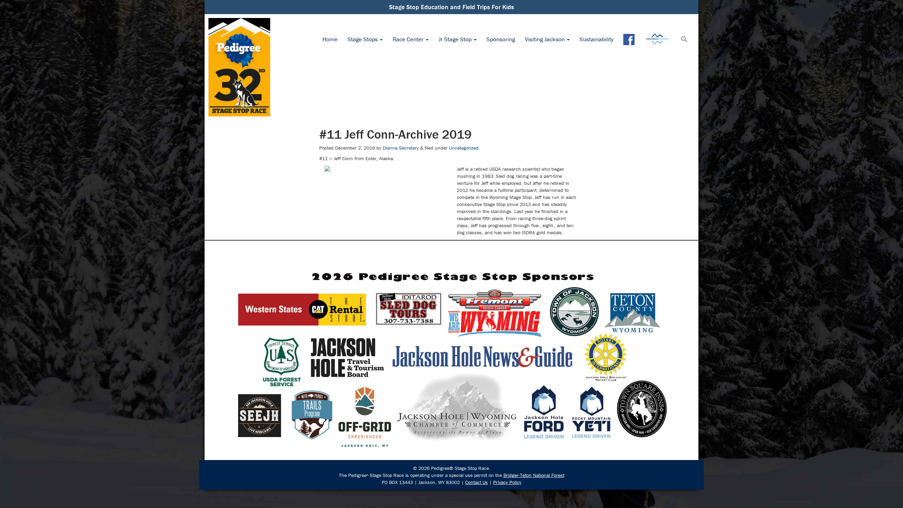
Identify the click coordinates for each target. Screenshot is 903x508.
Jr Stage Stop (455, 39)
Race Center (409, 39)
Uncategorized (464, 148)
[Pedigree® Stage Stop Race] (239, 67)
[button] (684, 39)
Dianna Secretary (401, 148)
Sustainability (596, 39)
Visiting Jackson (545, 39)
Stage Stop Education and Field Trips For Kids (451, 7)
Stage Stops (363, 39)
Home (330, 39)
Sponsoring (500, 39)
